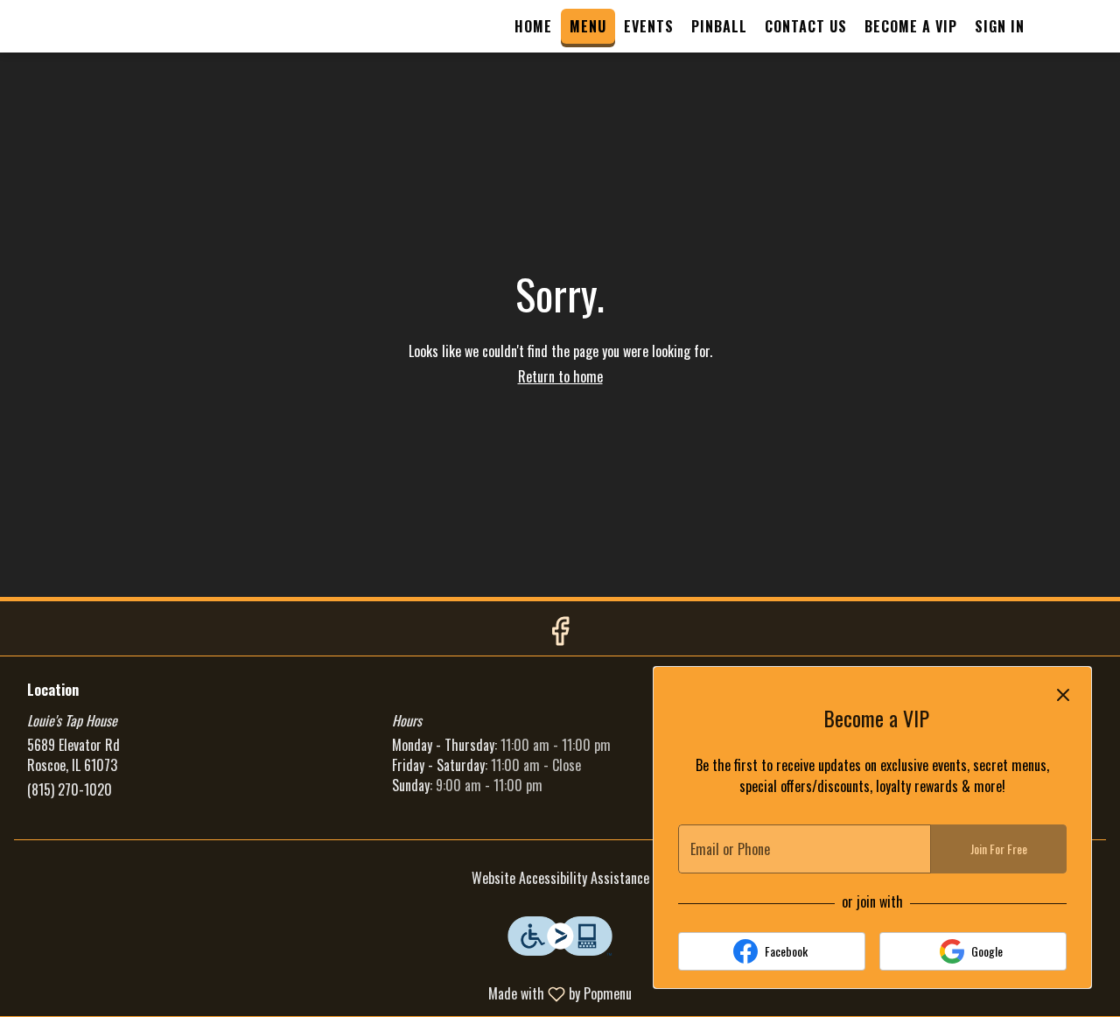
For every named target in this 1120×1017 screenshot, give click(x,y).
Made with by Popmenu (322, 993)
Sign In (1000, 26)
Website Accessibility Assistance (560, 878)
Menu (588, 26)
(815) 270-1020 (69, 790)
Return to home (560, 376)
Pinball (719, 26)
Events (649, 26)
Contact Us (806, 26)
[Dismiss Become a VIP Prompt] (1063, 695)
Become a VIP (910, 26)
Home (533, 26)
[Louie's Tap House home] (93, 26)
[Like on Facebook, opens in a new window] (560, 632)
